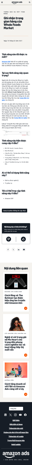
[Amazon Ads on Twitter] (10, 415)
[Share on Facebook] (8, 249)
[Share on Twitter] (13, 249)
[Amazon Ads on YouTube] (20, 415)
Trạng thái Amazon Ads (16, 440)
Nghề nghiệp (16, 444)
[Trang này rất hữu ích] (23, 239)
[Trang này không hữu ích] (8, 239)
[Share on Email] (24, 249)
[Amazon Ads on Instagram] (15, 415)
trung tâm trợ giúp (20, 118)
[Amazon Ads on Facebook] (25, 415)
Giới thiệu (16, 420)
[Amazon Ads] (15, 2)
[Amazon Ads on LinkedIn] (5, 415)
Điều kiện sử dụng (16, 424)
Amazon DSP (6, 61)
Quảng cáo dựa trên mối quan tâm (16, 432)
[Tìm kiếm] (29, 2)
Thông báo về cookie (16, 436)
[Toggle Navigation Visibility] (2, 2)
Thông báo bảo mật (16, 428)
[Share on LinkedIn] (18, 249)
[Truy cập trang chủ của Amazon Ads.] (16, 454)
